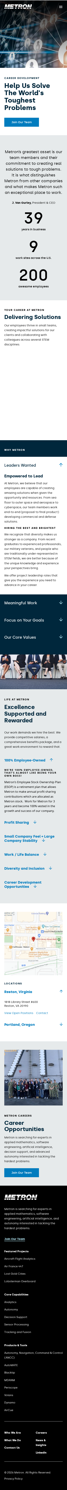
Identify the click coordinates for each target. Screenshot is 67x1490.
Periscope (11, 1387)
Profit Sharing (16, 822)
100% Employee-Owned (24, 760)
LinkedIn (41, 1452)
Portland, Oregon (19, 1024)
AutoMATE (11, 1365)
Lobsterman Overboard (20, 1281)
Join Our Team (21, 122)
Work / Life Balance (21, 854)
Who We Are (12, 1432)
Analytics (10, 1302)
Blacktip (9, 1372)
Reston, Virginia (18, 992)
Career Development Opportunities (22, 884)
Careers (41, 1432)
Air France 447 (13, 1266)
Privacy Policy (13, 1478)
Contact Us (12, 1447)
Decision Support (15, 1317)
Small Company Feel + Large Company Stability (29, 838)
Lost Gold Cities (15, 1273)
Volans (8, 1395)
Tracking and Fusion (17, 1332)
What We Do (12, 1440)
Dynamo (9, 1402)
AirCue (8, 1410)
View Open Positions (18, 1013)
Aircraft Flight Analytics (19, 1258)
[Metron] (18, 8)
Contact (42, 1013)
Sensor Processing (16, 1324)
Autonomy (11, 1309)
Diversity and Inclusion (24, 868)
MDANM (9, 1380)
